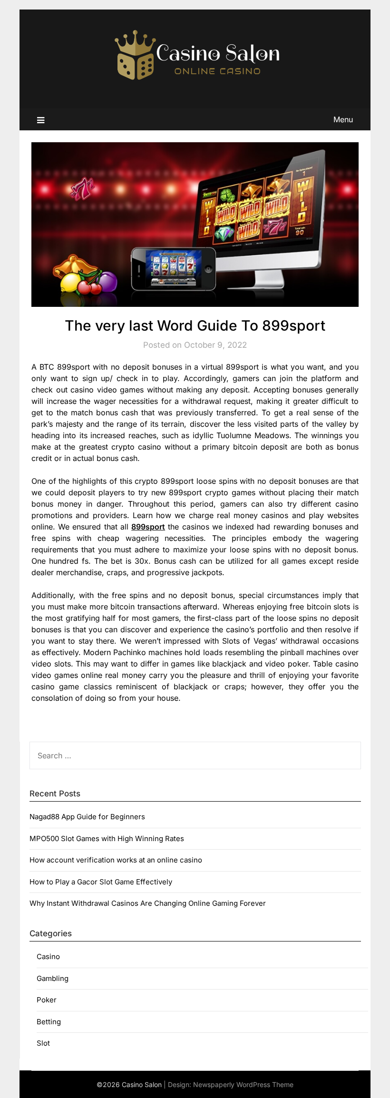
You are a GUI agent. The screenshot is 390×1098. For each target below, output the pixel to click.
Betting (49, 1021)
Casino (48, 956)
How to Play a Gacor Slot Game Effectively (100, 881)
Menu (343, 119)
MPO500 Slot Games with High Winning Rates (106, 838)
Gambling (52, 978)
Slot (43, 1043)
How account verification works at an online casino (115, 859)
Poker (47, 999)
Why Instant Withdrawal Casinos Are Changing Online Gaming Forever (147, 903)
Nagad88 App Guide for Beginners (87, 816)
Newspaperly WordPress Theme (243, 1084)
